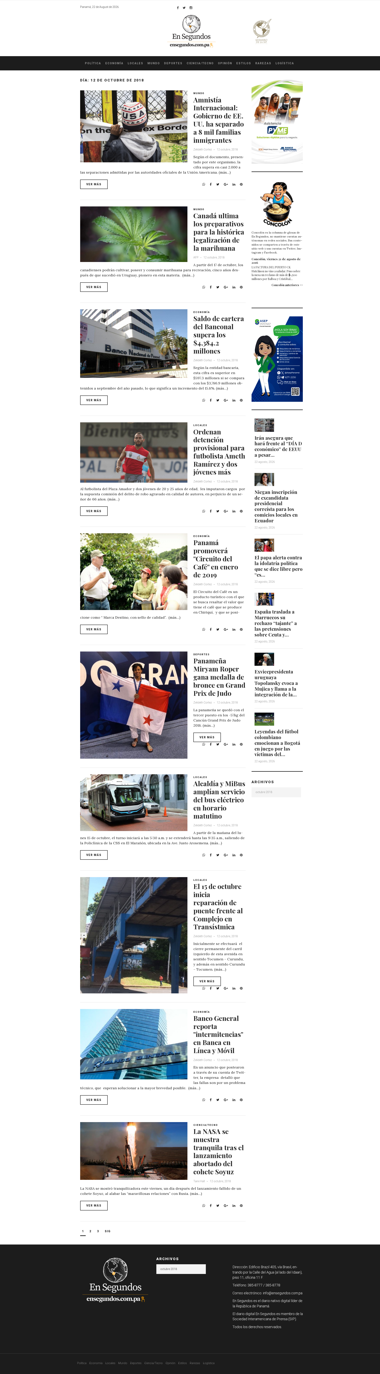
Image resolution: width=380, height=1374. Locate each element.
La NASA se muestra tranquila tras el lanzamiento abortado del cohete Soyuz (218, 1151)
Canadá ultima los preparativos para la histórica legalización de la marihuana (218, 231)
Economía (114, 63)
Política (93, 63)
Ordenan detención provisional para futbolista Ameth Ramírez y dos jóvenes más (219, 452)
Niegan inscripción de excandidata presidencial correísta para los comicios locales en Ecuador (276, 506)
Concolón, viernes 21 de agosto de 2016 (276, 261)
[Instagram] (191, 7)
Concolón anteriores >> (287, 285)
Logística (285, 63)
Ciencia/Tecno (200, 63)
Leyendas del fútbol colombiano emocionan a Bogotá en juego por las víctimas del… (277, 742)
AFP (196, 257)
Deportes (173, 63)
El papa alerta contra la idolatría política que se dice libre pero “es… (279, 566)
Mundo (153, 63)
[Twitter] (184, 7)
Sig (108, 1231)
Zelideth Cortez (202, 149)
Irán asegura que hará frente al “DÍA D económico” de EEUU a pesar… (278, 446)
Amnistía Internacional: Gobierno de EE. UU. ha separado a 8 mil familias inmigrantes (218, 120)
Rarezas (263, 63)
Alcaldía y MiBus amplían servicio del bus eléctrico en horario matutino (219, 799)
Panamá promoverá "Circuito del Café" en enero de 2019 (215, 558)
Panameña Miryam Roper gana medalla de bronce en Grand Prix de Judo (219, 676)
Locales (135, 63)
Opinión (225, 63)
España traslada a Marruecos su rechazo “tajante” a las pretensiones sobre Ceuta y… (276, 622)
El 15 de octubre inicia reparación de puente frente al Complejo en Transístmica (218, 906)
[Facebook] (177, 7)
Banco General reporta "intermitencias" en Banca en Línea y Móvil (218, 1034)
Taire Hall (199, 1181)
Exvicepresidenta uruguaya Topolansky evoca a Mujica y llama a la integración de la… (276, 682)
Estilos (243, 63)
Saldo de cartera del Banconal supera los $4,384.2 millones (218, 334)
